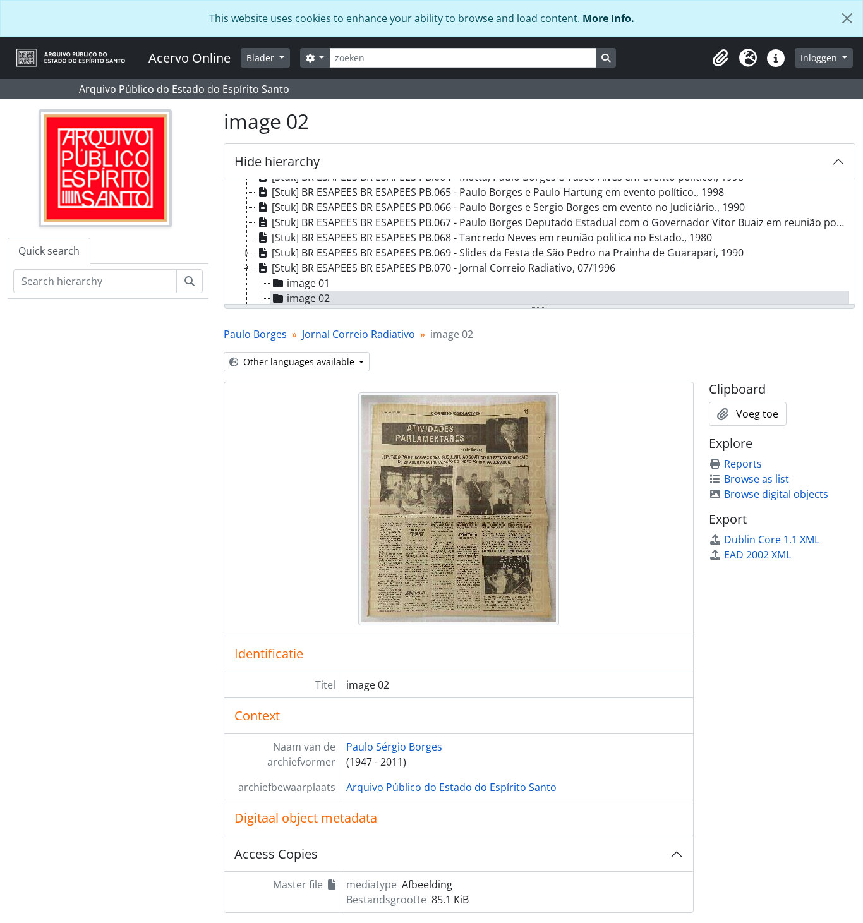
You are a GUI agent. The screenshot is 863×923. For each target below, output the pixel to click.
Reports (743, 464)
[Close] (847, 18)
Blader (261, 58)
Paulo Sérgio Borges (394, 747)
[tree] (539, 242)
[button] (720, 58)
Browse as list (756, 479)
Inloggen (820, 58)
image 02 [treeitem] (308, 298)
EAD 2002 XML (757, 555)
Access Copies (276, 853)
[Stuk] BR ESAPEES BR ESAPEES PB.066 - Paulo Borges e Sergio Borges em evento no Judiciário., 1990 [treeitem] (508, 207)
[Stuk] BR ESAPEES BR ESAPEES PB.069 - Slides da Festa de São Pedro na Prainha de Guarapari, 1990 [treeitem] (508, 253)
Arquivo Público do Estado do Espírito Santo (451, 787)
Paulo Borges (255, 334)
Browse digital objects (776, 494)
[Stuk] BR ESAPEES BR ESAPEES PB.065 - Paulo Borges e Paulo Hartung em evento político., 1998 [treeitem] (498, 192)
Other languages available (299, 362)
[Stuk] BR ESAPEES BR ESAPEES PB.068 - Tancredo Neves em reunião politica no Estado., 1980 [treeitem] (492, 237)
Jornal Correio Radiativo (358, 334)
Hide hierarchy (277, 161)
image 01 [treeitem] (308, 283)
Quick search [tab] (49, 251)
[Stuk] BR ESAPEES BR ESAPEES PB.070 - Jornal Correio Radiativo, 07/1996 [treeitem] (443, 268)
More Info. (608, 18)
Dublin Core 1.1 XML (771, 539)
